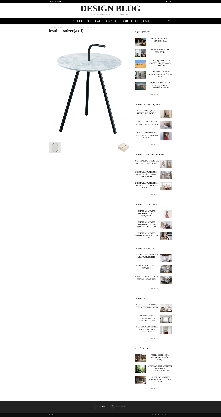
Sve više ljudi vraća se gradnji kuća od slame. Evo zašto (160, 63)
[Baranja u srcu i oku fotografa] (140, 53)
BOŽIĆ (145, 21)
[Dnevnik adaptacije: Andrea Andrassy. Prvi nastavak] (166, 164)
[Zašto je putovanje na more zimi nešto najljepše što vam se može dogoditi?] (140, 86)
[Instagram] (170, 1)
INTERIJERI (77, 21)
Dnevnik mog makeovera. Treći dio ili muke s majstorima (147, 329)
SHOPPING (111, 21)
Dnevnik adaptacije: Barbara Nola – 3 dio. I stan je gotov (146, 235)
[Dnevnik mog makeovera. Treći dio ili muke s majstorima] (166, 330)
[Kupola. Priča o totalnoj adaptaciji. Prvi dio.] (166, 258)
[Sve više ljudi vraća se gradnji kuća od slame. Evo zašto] (140, 64)
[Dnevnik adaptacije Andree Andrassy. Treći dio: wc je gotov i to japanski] (166, 186)
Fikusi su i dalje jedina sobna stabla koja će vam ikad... (160, 74)
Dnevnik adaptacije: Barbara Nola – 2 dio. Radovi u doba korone (146, 224)
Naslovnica (53, 27)
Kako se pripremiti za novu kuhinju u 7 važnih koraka (160, 379)
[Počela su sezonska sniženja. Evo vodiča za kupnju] (140, 358)
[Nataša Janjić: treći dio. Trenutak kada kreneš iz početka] (166, 136)
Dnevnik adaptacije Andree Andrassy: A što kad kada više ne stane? (146, 174)
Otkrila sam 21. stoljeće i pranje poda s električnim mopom (160, 368)
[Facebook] (166, 1)
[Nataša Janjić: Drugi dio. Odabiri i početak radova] (166, 125)
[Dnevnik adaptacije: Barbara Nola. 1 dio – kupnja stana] (166, 214)
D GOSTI (124, 21)
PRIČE (89, 21)
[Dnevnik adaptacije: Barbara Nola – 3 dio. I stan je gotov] (166, 236)
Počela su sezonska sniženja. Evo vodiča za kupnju (160, 357)
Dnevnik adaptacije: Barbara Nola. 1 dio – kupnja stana (147, 213)
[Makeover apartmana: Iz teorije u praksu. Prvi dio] (166, 308)
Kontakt (58, 1)
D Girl (51, 1)
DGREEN (135, 21)
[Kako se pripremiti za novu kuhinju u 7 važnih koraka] (140, 380)
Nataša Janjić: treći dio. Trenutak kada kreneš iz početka (147, 135)
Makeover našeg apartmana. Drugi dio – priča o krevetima (147, 318)
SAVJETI (99, 21)
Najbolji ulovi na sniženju (69, 27)
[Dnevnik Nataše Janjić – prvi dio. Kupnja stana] (166, 114)
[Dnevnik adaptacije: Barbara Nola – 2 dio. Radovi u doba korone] (166, 225)
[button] (169, 21)
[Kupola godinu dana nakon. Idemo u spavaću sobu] (166, 280)
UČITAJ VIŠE (152, 94)
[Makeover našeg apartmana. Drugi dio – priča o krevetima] (166, 319)
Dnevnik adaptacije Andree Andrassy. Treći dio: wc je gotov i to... (146, 185)
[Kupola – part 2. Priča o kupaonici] (166, 269)
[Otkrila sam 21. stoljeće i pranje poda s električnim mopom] (140, 369)
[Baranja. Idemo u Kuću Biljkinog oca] (140, 42)
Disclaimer (168, 415)
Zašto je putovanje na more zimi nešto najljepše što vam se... (160, 85)
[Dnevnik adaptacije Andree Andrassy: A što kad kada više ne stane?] (166, 175)
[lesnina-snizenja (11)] (89, 140)
